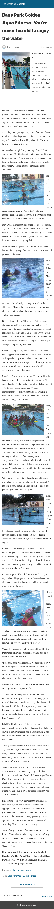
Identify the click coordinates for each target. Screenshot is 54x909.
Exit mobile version (27, 905)
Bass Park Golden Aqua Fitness (22, 876)
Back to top (47, 897)
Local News (25, 870)
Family (16, 870)
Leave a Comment (27, 884)
